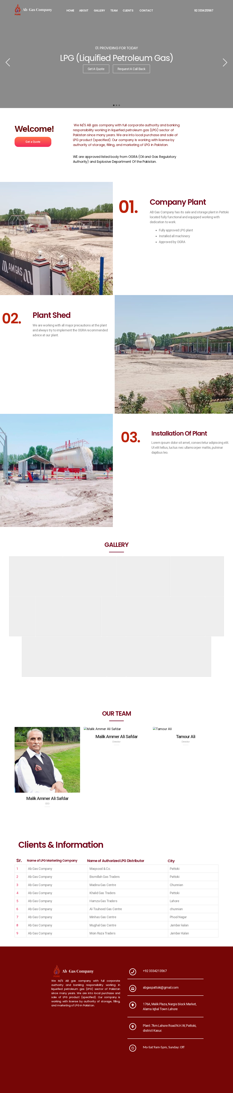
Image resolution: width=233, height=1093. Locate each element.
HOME (70, 10)
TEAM (114, 10)
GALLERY (99, 10)
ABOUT (83, 10)
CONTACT (146, 10)
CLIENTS (128, 10)
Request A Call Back (131, 69)
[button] (33, 142)
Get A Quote (96, 69)
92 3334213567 (203, 10)
